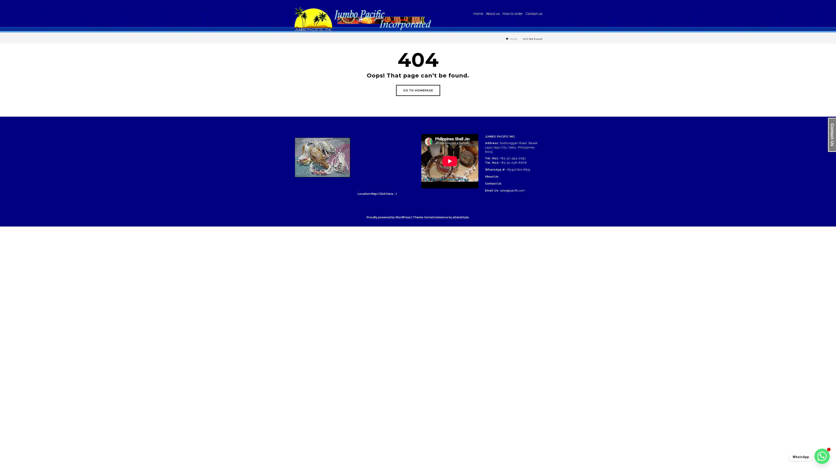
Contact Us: (493, 183)
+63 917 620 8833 (518, 169)
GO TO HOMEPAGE (418, 90)
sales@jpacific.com (512, 190)
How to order (512, 14)
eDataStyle (461, 217)
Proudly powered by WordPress (389, 217)
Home (478, 14)
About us (493, 14)
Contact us (534, 14)
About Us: (492, 176)
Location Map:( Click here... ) (377, 193)
